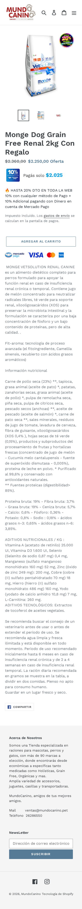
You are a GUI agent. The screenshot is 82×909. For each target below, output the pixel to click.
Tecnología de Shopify (57, 894)
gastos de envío (57, 216)
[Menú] (74, 12)
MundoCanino (31, 894)
